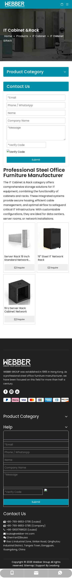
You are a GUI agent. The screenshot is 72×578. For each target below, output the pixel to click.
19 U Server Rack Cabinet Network (15, 310)
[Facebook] (5, 391)
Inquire (21, 267)
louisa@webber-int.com (20, 533)
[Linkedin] (11, 391)
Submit (36, 159)
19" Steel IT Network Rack (50, 258)
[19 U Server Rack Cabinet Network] (19, 290)
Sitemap (29, 565)
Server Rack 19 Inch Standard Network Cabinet (17, 258)
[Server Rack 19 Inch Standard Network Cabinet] (19, 238)
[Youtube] (17, 391)
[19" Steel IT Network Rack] (53, 238)
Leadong (54, 565)
